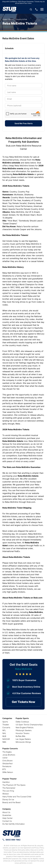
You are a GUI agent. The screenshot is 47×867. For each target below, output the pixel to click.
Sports (5, 722)
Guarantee (6, 815)
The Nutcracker (8, 788)
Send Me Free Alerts (24, 123)
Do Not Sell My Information (13, 824)
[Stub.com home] (11, 833)
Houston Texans (22, 733)
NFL (4, 730)
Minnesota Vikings (23, 742)
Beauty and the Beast (11, 802)
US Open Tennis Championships (29, 724)
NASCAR (6, 739)
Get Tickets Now (23, 702)
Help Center (7, 818)
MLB (4, 736)
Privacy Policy (39, 848)
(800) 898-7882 (13, 839)
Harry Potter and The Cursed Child (16, 796)
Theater (5, 724)
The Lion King (8, 791)
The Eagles (7, 752)
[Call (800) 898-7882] (36, 9)
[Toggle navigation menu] (42, 9)
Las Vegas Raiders (23, 739)
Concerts (6, 727)
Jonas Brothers (8, 755)
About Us (6, 812)
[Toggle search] (31, 9)
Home (4, 19)
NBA (4, 742)
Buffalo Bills (20, 736)
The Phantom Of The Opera (13, 785)
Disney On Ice (8, 799)
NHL (4, 733)
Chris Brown (7, 760)
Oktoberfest (7, 763)
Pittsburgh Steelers (24, 730)
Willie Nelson (7, 772)
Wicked (5, 794)
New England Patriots (25, 727)
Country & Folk (21, 19)
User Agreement (25, 848)
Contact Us (7, 821)
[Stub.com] (9, 9)
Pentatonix (6, 766)
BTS (4, 769)
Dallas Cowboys (22, 722)
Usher (4, 758)
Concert (11, 19)
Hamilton (6, 782)
